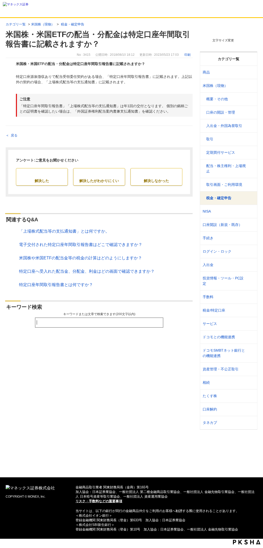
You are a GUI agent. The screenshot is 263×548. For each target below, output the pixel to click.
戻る (14, 135)
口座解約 (210, 409)
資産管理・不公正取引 (221, 369)
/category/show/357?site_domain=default (250, 281)
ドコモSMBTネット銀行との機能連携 (224, 353)
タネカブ (210, 423)
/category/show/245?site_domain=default (250, 238)
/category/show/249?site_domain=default (250, 264)
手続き (208, 238)
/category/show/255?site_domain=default (250, 310)
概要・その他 (217, 99)
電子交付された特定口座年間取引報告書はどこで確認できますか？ (80, 244)
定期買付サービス (220, 152)
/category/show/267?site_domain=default (250, 72)
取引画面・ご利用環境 (224, 184)
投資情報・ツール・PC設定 (223, 281)
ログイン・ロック (217, 251)
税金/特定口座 (214, 310)
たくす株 (210, 396)
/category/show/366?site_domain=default (250, 369)
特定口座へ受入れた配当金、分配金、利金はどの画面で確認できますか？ (87, 271)
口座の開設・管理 (220, 112)
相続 (206, 382)
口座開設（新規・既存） (222, 225)
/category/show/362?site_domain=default (250, 297)
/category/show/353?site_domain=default (250, 323)
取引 (209, 139)
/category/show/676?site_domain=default (250, 353)
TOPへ (131, 465)
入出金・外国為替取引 (224, 126)
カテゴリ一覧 (16, 24)
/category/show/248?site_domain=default (250, 382)
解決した (42, 181)
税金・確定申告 (72, 24)
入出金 (208, 265)
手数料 (208, 297)
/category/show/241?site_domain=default (250, 224)
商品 (206, 72)
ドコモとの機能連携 (219, 337)
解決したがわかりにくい (99, 181)
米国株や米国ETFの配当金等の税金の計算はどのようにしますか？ (80, 258)
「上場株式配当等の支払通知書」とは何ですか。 (64, 231)
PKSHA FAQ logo (246, 542)
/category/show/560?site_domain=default (250, 85)
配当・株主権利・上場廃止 (226, 168)
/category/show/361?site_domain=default (250, 251)
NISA (207, 211)
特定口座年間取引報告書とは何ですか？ (56, 284)
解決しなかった (156, 181)
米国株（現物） (42, 24)
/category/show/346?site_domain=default (250, 211)
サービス (210, 324)
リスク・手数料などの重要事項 (99, 501)
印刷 (187, 55)
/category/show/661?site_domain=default (250, 337)
